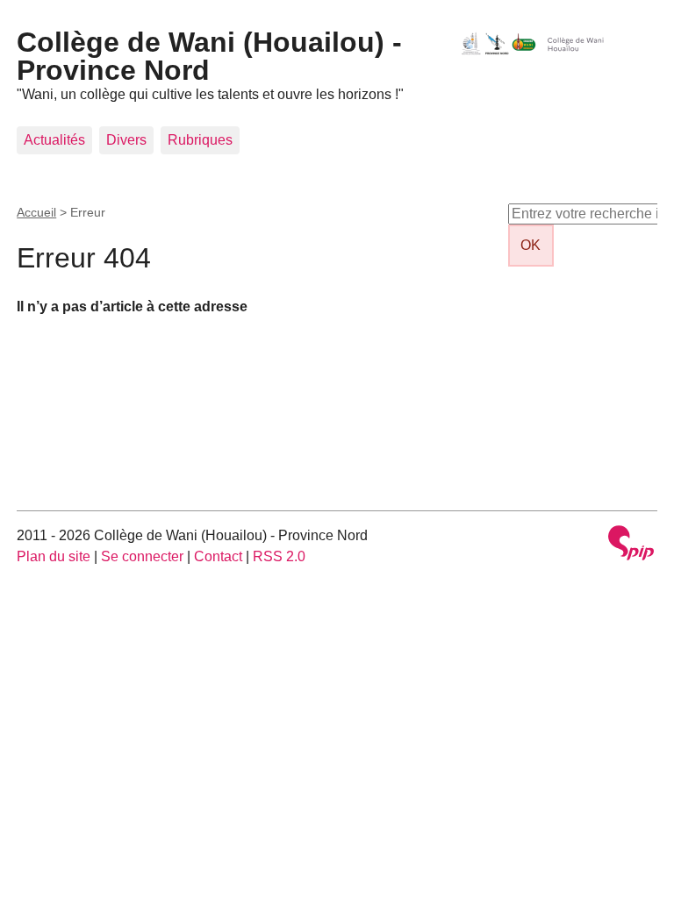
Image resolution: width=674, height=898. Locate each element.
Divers (126, 139)
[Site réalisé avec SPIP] (631, 545)
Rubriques (200, 139)
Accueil (36, 212)
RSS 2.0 (279, 556)
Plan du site (53, 556)
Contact (218, 556)
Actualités (54, 139)
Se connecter (142, 556)
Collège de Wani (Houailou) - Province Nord (209, 56)
